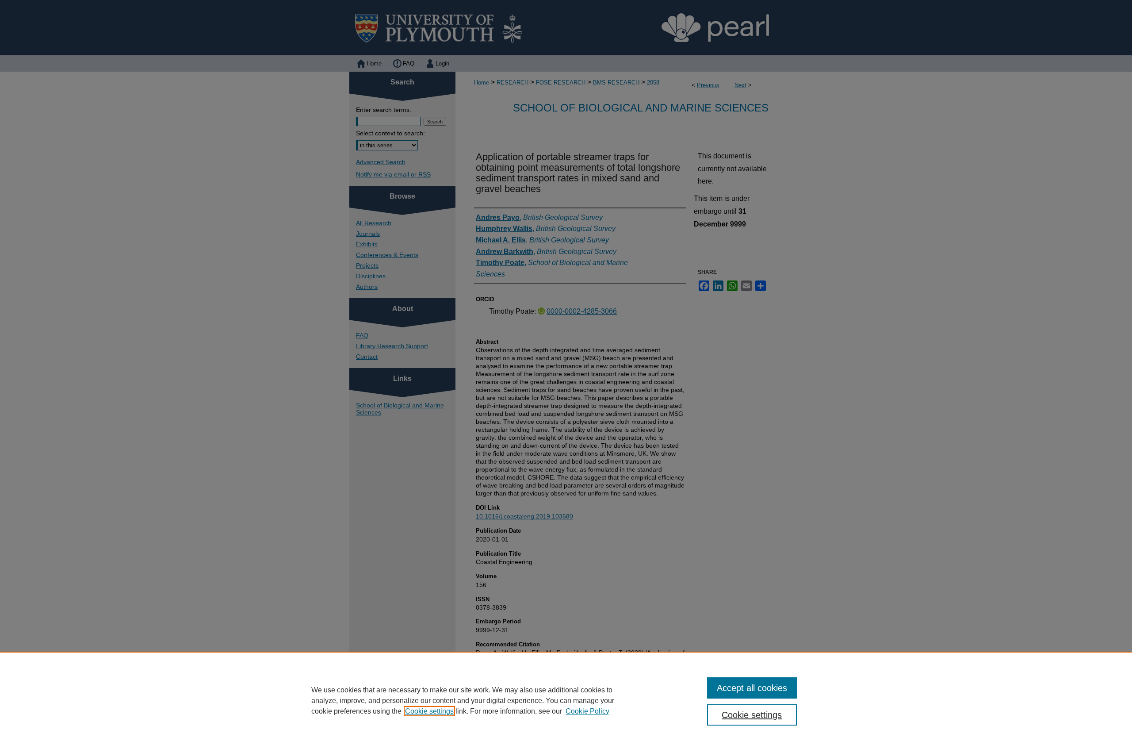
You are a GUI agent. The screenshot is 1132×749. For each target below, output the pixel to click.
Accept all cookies (752, 688)
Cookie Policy (587, 711)
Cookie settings (429, 711)
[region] (566, 700)
